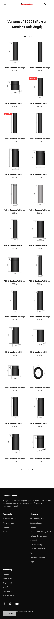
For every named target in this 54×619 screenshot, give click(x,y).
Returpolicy (34, 540)
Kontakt (33, 527)
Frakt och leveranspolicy (39, 536)
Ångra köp (34, 562)
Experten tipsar (8, 523)
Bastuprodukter (36, 523)
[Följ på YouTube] (17, 604)
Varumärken (7, 579)
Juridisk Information (37, 549)
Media (5, 532)
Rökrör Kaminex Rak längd (14, 68)
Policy (32, 553)
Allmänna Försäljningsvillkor (40, 532)
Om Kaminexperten (37, 519)
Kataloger (6, 527)
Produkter (6, 574)
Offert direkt (7, 583)
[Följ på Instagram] (10, 604)
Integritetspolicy (36, 545)
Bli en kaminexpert (10, 519)
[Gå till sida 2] (32, 469)
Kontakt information (37, 557)
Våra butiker (7, 591)
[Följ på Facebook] (4, 604)
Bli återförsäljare (9, 596)
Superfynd (7, 587)
